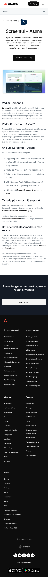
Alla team (7, 461)
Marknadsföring (9, 408)
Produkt (6, 421)
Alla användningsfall (33, 385)
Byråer (6, 457)
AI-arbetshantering (10, 375)
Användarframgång (32, 442)
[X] (15, 555)
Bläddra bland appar (14, 21)
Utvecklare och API (32, 446)
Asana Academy (31, 412)
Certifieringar (30, 417)
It (4, 417)
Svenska (26, 547)
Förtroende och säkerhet (12, 514)
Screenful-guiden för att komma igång (17, 211)
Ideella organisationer (11, 452)
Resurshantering (9, 384)
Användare (7, 488)
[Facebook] (28, 555)
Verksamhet (8, 412)
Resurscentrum (31, 425)
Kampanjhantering (32, 337)
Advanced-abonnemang (12, 362)
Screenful (5, 108)
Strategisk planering (32, 372)
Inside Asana (8, 497)
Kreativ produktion (32, 345)
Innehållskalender (32, 341)
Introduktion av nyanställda (35, 354)
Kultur (6, 501)
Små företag (8, 403)
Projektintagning (31, 377)
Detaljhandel (8, 434)
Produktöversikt (9, 337)
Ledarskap (7, 483)
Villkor (19, 562)
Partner (28, 451)
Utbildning (7, 443)
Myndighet (7, 439)
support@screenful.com (11, 219)
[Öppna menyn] (42, 3)
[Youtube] (33, 555)
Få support (29, 408)
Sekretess (7, 519)
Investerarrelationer (10, 510)
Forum (28, 421)
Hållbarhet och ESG (10, 528)
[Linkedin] (20, 555)
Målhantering (30, 350)
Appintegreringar (9, 371)
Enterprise (7, 366)
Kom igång (33, 4)
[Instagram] (24, 555)
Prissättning (8, 353)
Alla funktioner (9, 341)
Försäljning (7, 425)
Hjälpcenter (30, 403)
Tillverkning (8, 448)
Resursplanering (31, 368)
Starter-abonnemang (11, 357)
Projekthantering (9, 380)
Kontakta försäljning (24, 58)
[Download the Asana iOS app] (15, 570)
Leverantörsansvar (10, 523)
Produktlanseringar (32, 363)
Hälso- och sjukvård (10, 430)
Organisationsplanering (34, 359)
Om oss (6, 479)
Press (6, 505)
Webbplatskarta (31, 455)
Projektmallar (30, 437)
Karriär (6, 492)
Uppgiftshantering (32, 381)
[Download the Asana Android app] (31, 570)
